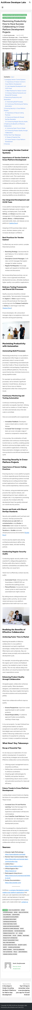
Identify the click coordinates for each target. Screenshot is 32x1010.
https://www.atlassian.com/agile (15, 854)
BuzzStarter (11, 1007)
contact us (24, 902)
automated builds (8, 912)
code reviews (15, 914)
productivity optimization (10, 938)
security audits (22, 944)
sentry (5, 947)
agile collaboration (14, 910)
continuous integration (9, 921)
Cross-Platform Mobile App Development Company (14, 15)
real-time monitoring (9, 942)
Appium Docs (7, 308)
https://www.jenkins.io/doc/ (14, 866)
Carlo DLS (21, 1007)
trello (15, 951)
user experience (22, 951)
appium (23, 910)
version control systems (10, 954)
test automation (7, 951)
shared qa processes (14, 947)
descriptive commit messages (11, 928)
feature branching (19, 931)
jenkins (19, 935)
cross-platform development (11, 926)
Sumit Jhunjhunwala (9, 35)
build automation (23, 912)
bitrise (15, 912)
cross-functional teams (10, 924)
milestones (26, 935)
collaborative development (10, 917)
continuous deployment (9, 919)
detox (21, 928)
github (20, 933)
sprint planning (7, 949)
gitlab (14, 935)
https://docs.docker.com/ (13, 882)
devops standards (8, 931)
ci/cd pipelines (7, 914)
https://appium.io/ (10, 871)
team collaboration (18, 949)
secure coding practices (10, 944)
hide (12, 77)
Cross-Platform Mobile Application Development (14, 17)
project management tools (10, 940)
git (16, 933)
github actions (7, 935)
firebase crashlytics (9, 933)
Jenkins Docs (13, 223)
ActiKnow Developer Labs (13, 2)
